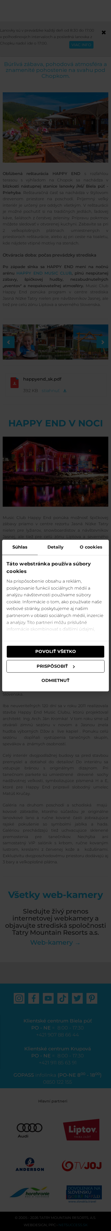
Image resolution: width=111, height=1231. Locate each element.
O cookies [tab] (91, 547)
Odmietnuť (55, 680)
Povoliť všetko (55, 651)
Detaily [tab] (55, 547)
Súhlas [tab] (20, 547)
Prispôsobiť (52, 666)
